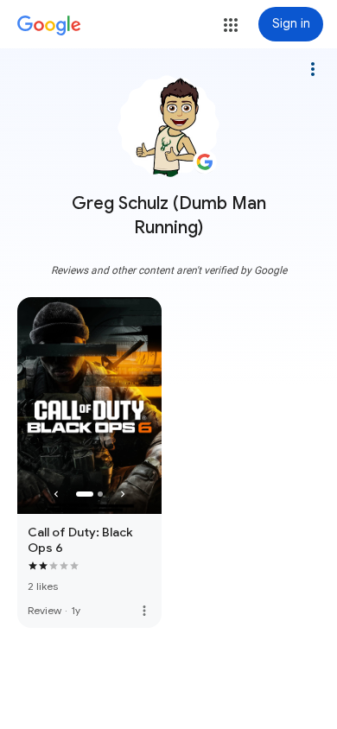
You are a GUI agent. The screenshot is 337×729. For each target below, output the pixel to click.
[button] (230, 25)
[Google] (49, 26)
